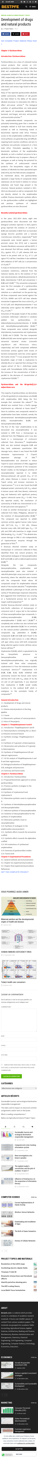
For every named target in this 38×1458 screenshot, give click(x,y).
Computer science (10, 1197)
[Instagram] (33, 2)
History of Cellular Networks (25, 1241)
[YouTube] (24, 2)
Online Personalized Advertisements (22, 1420)
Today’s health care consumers (13, 982)
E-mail (4, 1045)
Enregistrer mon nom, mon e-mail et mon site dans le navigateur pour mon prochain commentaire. (18, 1067)
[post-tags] (32, 1127)
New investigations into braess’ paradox (23, 1157)
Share (7, 34)
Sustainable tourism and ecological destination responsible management (24, 1134)
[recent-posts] (14, 1127)
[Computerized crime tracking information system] (7, 1145)
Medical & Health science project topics (15, 15)
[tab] (5, 1127)
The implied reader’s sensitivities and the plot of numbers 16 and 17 (25, 1168)
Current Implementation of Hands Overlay (24, 1204)
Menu (34, 7)
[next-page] (6, 1250)
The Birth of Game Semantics (25, 1231)
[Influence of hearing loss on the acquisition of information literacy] (7, 1179)
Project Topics (9, 29)
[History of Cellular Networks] (7, 1241)
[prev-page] (2, 1250)
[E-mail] (35, 2)
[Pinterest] (30, 2)
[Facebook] (21, 2)
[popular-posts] (5, 1127)
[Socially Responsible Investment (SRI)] (7, 1363)
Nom (3, 1036)
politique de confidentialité (26, 1443)
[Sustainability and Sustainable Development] (7, 1384)
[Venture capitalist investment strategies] (7, 1373)
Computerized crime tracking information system (25, 1146)
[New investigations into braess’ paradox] (7, 1156)
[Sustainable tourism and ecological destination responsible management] (7, 1132)
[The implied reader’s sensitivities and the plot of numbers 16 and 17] (7, 1166)
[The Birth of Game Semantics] (7, 1231)
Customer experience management (23, 1430)
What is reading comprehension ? (13, 1114)
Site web (4, 1055)
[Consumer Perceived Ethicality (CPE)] (7, 1408)
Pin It (26, 34)
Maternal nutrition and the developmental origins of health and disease (17, 920)
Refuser (19, 1454)
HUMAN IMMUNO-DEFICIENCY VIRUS (16, 952)
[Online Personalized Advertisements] (7, 1419)
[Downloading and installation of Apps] (7, 1222)
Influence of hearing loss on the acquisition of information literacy (25, 1181)
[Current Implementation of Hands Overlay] (7, 1203)
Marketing (6, 1402)
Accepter (19, 1449)
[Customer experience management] (7, 1429)
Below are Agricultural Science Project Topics (18, 1118)
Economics (6, 1357)
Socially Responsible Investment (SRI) (22, 1364)
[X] (27, 2)
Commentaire (6, 1007)
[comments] (23, 1127)
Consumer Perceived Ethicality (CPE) (22, 1409)
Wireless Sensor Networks (24, 1212)
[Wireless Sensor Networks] (7, 1212)
